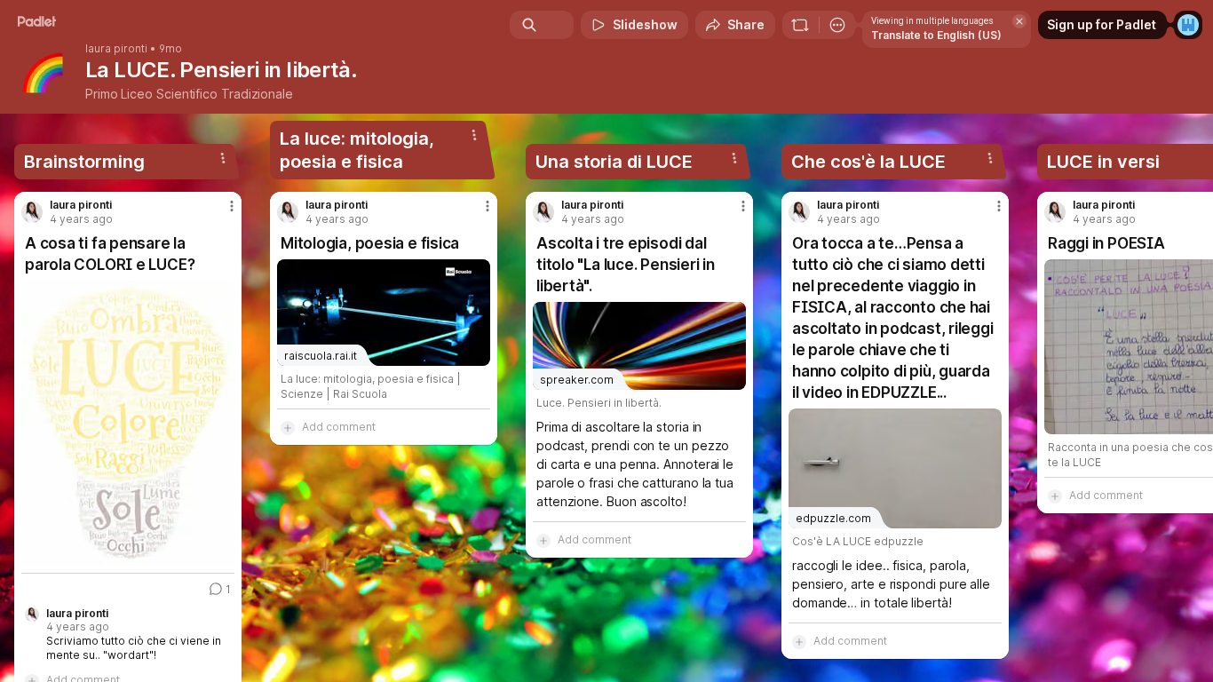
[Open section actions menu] (222, 158)
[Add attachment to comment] (287, 427)
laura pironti (116, 49)
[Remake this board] (800, 25)
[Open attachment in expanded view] (127, 423)
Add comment (339, 426)
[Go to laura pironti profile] (32, 212)
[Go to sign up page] (1188, 25)
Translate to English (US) (936, 35)
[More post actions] (232, 206)
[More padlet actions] (837, 25)
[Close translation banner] (1019, 21)
